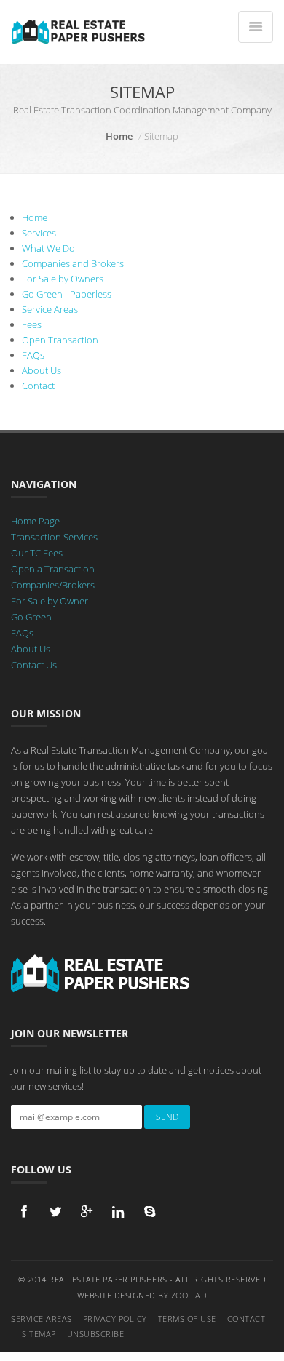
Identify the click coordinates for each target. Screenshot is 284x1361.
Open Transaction (60, 339)
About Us (41, 370)
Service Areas (50, 309)
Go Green (31, 616)
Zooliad (189, 1295)
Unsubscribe (96, 1333)
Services (39, 232)
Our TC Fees (37, 552)
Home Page (35, 520)
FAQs (33, 355)
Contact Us (34, 664)
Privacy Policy (115, 1318)
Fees (32, 324)
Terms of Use (187, 1318)
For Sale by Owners (62, 278)
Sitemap (39, 1333)
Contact (38, 385)
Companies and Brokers (73, 263)
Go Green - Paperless (66, 293)
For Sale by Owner (49, 600)
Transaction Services (54, 536)
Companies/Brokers (53, 584)
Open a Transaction (53, 568)
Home (119, 136)
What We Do (48, 248)
